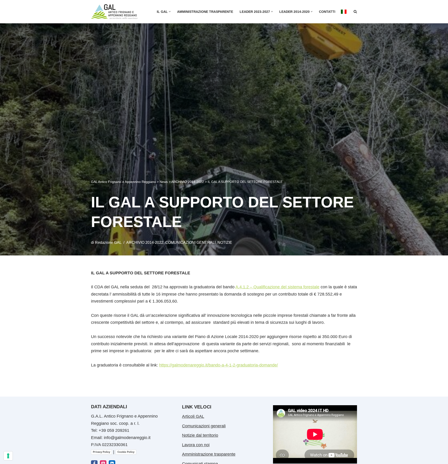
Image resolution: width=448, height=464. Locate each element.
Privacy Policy (101, 452)
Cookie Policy (125, 452)
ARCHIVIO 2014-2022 (144, 242)
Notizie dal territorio (200, 435)
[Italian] (343, 11)
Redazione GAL (108, 242)
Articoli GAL (193, 416)
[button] (170, 11)
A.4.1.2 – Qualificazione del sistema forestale (277, 287)
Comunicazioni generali (204, 426)
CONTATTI (327, 12)
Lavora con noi (196, 445)
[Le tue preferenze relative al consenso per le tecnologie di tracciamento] (8, 455)
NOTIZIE (224, 242)
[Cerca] (355, 11)
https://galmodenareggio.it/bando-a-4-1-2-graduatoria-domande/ (218, 365)
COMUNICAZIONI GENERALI (190, 242)
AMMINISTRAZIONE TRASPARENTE (205, 12)
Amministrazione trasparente (208, 454)
